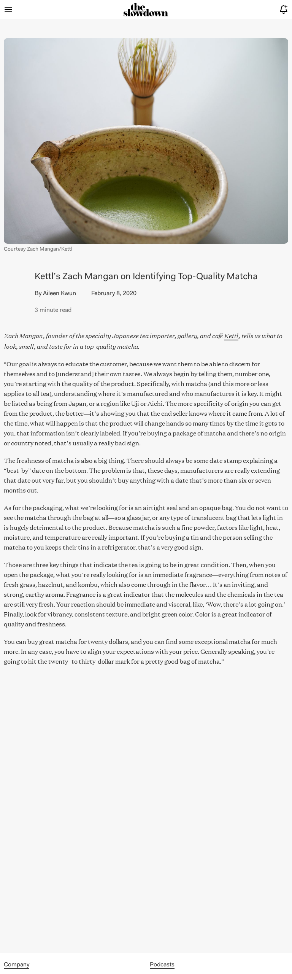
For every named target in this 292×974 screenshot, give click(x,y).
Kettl (231, 335)
